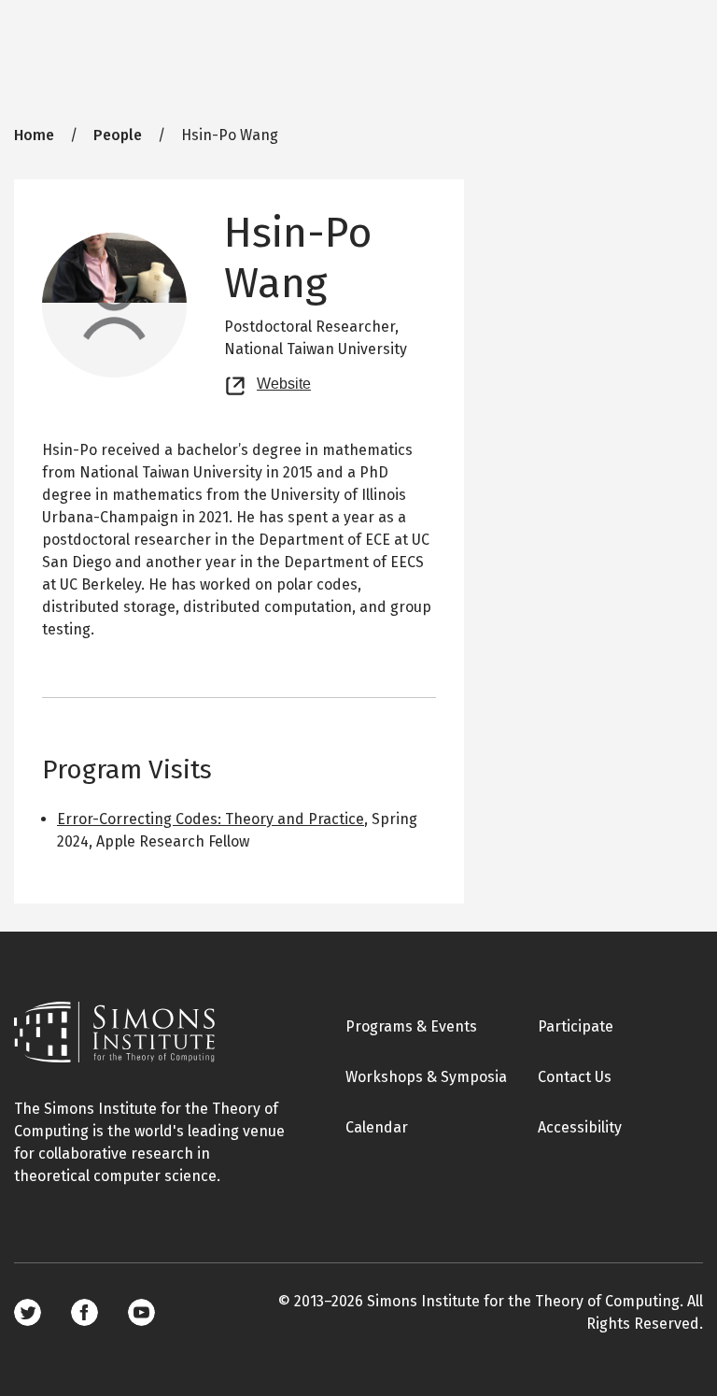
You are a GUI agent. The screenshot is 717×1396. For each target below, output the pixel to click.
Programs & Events (411, 1026)
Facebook (84, 1312)
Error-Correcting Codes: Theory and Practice (210, 819)
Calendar (376, 1127)
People (117, 135)
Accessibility (580, 1127)
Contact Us (575, 1077)
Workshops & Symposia (426, 1077)
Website (284, 381)
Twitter (27, 1312)
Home (34, 135)
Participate (575, 1026)
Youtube (141, 1312)
